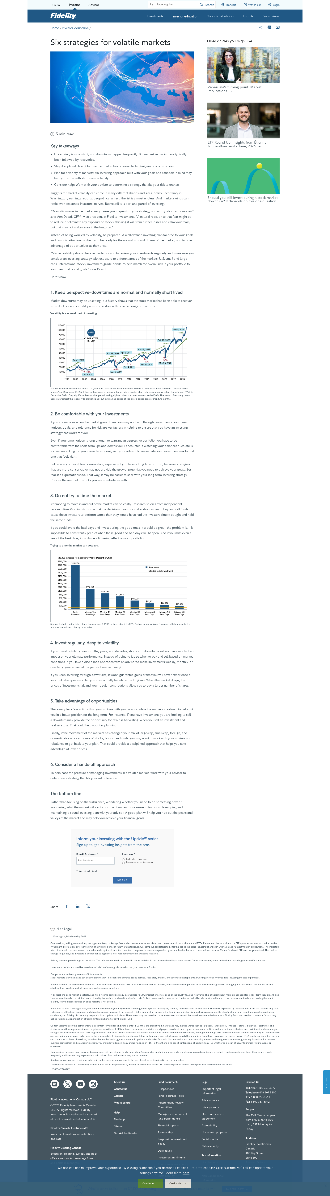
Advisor (93, 5)
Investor (74, 5)
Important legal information (211, 1091)
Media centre (122, 1102)
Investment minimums (171, 1157)
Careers (118, 1095)
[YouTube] (80, 1084)
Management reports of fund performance (172, 1116)
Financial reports (168, 1125)
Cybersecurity (210, 1146)
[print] (269, 27)
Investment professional (139, 862)
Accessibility (209, 1125)
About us (119, 1082)
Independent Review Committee (171, 1105)
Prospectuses (166, 1089)
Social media (210, 1139)
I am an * (128, 854)
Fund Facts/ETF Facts (171, 1095)
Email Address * (87, 854)
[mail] (278, 27)
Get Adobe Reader (125, 1133)
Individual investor (136, 859)
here (186, 1173)
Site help (119, 1119)
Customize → (178, 1183)
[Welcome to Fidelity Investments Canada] (63, 16)
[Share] (261, 27)
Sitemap (119, 1126)
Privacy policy (210, 1100)
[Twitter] (67, 1084)
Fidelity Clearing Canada (66, 1147)
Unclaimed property (214, 1132)
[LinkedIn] (54, 1084)
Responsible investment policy (172, 1141)
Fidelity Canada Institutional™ (69, 1128)
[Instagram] (93, 1084)
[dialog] (165, 1178)
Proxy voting (165, 1132)
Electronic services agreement (213, 1116)
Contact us (120, 1089)
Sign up (122, 880)
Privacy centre (210, 1107)
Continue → (150, 1183)
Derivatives (165, 1150)
